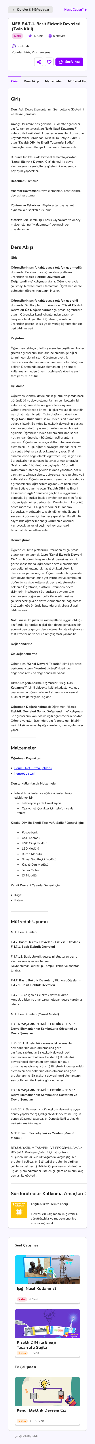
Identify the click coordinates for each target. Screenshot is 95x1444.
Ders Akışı (31, 81)
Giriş (14, 81)
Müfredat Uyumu (80, 81)
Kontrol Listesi (24, 774)
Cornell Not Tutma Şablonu (33, 768)
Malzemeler (53, 81)
